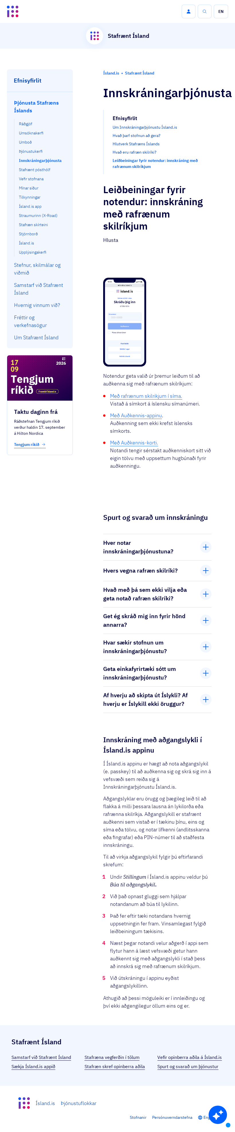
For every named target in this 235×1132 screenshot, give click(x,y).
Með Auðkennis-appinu (136, 415)
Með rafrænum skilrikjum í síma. (146, 396)
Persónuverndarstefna (172, 1117)
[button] (188, 11)
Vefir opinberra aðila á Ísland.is (189, 1057)
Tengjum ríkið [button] (27, 444)
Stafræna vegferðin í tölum (112, 1057)
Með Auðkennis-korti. (134, 442)
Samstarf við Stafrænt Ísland (41, 1057)
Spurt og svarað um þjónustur (187, 1066)
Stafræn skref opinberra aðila (115, 1066)
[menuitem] (40, 176)
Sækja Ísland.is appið (33, 1066)
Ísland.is (45, 1103)
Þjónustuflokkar (78, 1103)
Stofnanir (138, 1117)
